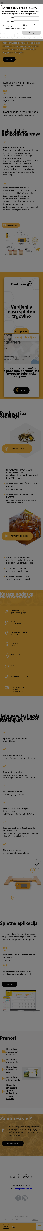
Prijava (31, 33)
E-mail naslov (10, 22)
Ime (12, 18)
